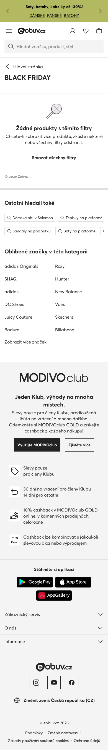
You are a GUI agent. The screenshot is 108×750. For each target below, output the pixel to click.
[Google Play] (35, 582)
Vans (60, 304)
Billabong (64, 329)
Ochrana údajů (87, 740)
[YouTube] (54, 682)
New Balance (68, 291)
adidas (11, 291)
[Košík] (99, 31)
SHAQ (10, 279)
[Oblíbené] (85, 31)
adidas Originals (21, 266)
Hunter (62, 279)
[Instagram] (36, 682)
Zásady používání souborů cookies (38, 740)
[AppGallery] (54, 595)
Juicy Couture (18, 317)
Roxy (60, 266)
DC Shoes (14, 304)
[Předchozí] (7, 11)
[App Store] (73, 582)
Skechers (64, 317)
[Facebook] (71, 682)
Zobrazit (24, 176)
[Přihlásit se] (72, 31)
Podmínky (34, 732)
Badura (12, 329)
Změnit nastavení (63, 732)
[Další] (100, 11)
